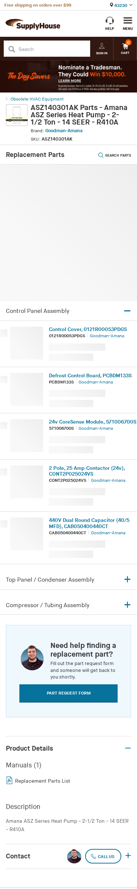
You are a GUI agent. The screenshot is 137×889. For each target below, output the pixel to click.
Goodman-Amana (64, 131)
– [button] (128, 748)
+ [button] (128, 856)
